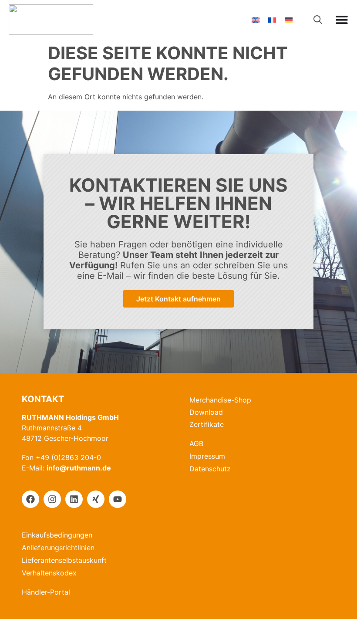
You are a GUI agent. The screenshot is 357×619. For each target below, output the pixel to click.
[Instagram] (52, 499)
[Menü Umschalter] (341, 19)
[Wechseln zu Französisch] (272, 20)
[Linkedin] (74, 499)
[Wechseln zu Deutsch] (288, 20)
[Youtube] (117, 499)
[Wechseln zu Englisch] (255, 20)
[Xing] (95, 499)
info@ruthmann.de (79, 467)
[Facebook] (30, 499)
